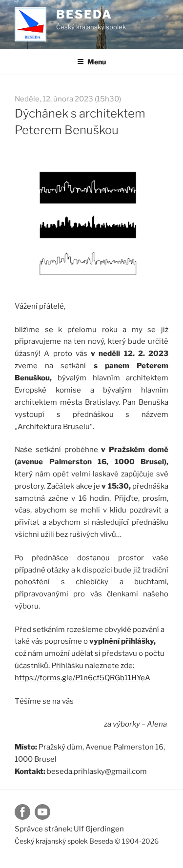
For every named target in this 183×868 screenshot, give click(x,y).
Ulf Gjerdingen (99, 829)
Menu (96, 62)
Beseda (84, 14)
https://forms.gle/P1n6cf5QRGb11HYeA (82, 677)
